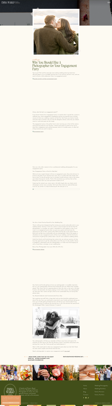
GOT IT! (11, 402)
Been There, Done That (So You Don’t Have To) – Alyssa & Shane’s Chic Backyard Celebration (41, 358)
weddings (36, 59)
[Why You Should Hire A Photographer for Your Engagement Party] (26, 357)
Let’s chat (67, 351)
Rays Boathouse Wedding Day (73, 357)
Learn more (4, 400)
